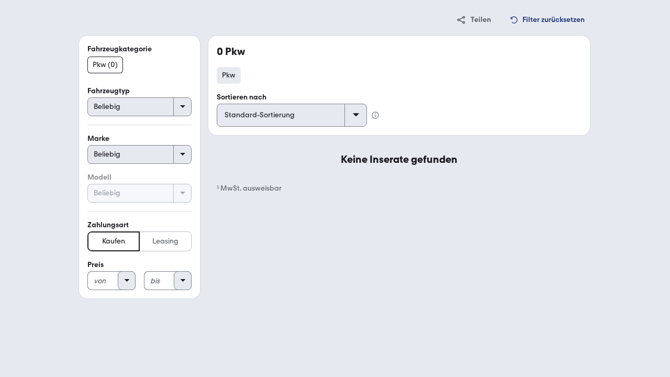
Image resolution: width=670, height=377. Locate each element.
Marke (98, 138)
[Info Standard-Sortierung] (375, 115)
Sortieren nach (241, 97)
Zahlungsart (108, 224)
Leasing (165, 241)
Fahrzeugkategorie (119, 49)
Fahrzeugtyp (108, 90)
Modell (99, 177)
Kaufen (113, 241)
